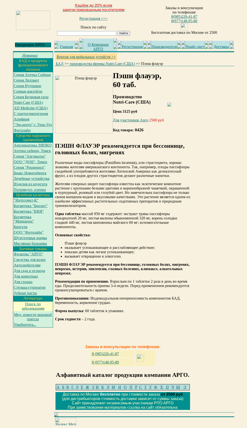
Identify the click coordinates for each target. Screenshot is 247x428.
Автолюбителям (27, 265)
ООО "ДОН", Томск (30, 162)
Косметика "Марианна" (24, 219)
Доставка (221, 47)
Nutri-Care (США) (28, 102)
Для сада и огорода (29, 271)
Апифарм (21, 119)
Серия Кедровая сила (31, 97)
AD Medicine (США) (31, 108)
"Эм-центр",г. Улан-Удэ (33, 125)
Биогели (20, 227)
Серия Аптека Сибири (32, 75)
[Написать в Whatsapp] (184, 29)
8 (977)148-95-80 (105, 362)
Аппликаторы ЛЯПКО (33, 145)
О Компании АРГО (98, 46)
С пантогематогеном (31, 114)
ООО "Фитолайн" (29, 232)
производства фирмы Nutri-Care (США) (102, 64)
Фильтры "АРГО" (28, 254)
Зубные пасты (25, 293)
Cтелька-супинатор (30, 287)
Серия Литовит (26, 80)
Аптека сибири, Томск (32, 151)
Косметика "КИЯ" (29, 211)
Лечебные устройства (31, 178)
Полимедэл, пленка (30, 190)
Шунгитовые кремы (30, 238)
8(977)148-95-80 (184, 21)
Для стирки (23, 282)
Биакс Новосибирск (30, 173)
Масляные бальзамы (30, 243)
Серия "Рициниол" (29, 167)
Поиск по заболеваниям (33, 306)
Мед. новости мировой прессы (33, 317)
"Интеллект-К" (26, 200)
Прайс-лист (195, 47)
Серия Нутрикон (27, 86)
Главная (66, 47)
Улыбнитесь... (25, 325)
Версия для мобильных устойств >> (86, 57)
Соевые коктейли (28, 91)
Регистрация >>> (93, 18)
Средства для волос (30, 260)
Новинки (29, 55)
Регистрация (132, 47)
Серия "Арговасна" (30, 156)
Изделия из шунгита (30, 184)
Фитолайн (22, 130)
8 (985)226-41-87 (105, 354)
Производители (164, 47)
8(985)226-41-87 (184, 16)
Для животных (26, 276)
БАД (59, 64)
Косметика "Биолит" (31, 206)
